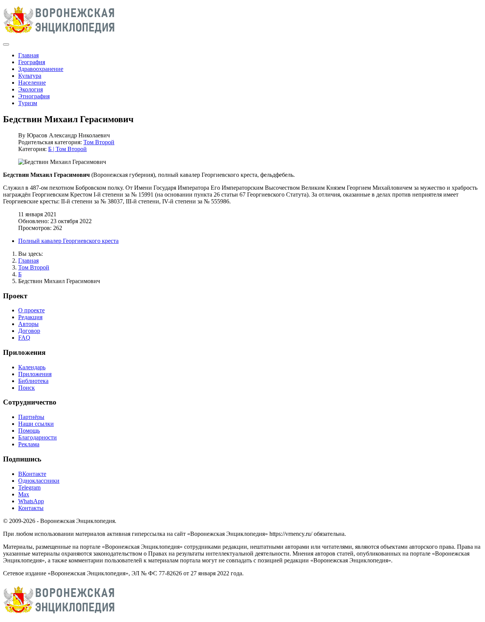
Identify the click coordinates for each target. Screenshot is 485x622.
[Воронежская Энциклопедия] (59, 35)
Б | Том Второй (67, 149)
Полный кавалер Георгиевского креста (68, 241)
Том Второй (98, 142)
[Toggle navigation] (6, 44)
